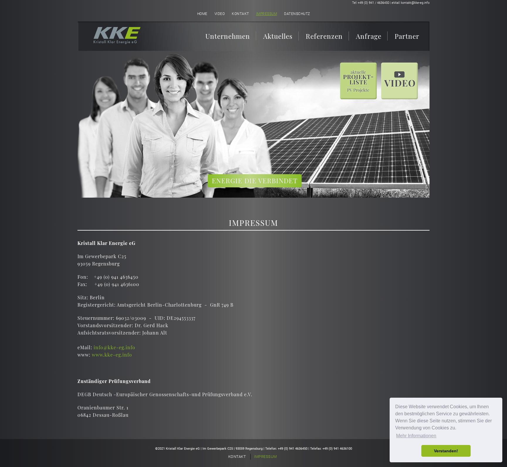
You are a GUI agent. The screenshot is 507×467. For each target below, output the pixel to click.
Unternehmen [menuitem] (227, 36)
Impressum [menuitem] (266, 14)
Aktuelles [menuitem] (278, 36)
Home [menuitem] (202, 14)
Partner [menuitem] (407, 36)
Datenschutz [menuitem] (297, 14)
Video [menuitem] (219, 14)
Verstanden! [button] (446, 450)
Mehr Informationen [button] (416, 435)
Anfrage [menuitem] (368, 36)
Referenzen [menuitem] (324, 36)
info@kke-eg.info (114, 347)
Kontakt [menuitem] (240, 14)
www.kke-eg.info (112, 355)
